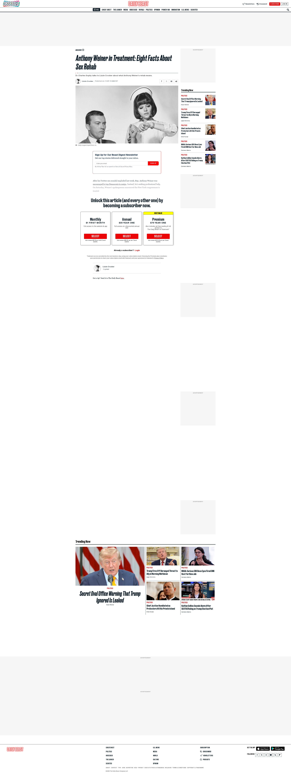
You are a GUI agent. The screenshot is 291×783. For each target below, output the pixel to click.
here (122, 278)
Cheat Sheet (107, 10)
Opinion (157, 10)
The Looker (117, 10)
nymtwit (106, 269)
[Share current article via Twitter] (166, 81)
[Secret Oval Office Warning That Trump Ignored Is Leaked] (210, 104)
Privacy (140, 767)
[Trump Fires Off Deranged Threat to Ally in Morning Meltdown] (210, 118)
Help (135, 767)
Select (95, 236)
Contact (114, 767)
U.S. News (185, 10)
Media (125, 10)
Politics (149, 10)
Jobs (123, 767)
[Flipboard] (280, 755)
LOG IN (284, 4)
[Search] (288, 10)
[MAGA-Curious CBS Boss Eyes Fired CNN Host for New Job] (210, 150)
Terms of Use (119, 166)
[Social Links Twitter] (261, 755)
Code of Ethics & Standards (154, 767)
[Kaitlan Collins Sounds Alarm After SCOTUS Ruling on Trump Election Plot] (210, 164)
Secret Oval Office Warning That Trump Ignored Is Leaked (110, 597)
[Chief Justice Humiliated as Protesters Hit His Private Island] (210, 134)
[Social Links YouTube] (271, 755)
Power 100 (166, 10)
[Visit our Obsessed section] (19, 3)
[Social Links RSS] (275, 755)
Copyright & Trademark (195, 767)
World (155, 756)
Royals (141, 10)
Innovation (175, 10)
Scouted (194, 10)
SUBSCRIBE (274, 4)
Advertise (129, 767)
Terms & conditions (179, 767)
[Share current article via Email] (171, 81)
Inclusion (168, 767)
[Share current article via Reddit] (176, 81)
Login (137, 250)
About (108, 767)
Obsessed (133, 10)
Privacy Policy (129, 166)
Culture (156, 759)
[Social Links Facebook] (257, 755)
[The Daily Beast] (138, 3)
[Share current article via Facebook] (162, 81)
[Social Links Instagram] (266, 755)
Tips (119, 767)
